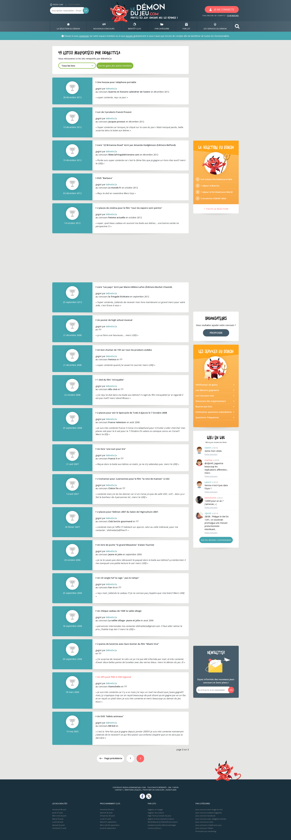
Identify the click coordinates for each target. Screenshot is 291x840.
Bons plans (171, 790)
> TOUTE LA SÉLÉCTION (216, 208)
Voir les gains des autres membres (115, 65)
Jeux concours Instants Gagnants (209, 813)
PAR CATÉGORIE (162, 28)
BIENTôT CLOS (134, 28)
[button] (237, 26)
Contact (119, 790)
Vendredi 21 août (59, 828)
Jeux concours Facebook (205, 816)
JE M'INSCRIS (233, 15)
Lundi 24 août (57, 822)
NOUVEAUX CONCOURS (104, 28)
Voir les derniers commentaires (216, 540)
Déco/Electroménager (167, 825)
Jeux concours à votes (204, 822)
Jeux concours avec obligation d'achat (211, 819)
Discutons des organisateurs (211, 401)
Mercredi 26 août (59, 816)
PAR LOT (186, 28)
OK (85, 10)
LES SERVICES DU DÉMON (215, 28)
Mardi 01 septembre (108, 822)
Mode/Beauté (153, 822)
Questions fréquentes (207, 417)
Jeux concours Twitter (204, 828)
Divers (158, 828)
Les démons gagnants (207, 390)
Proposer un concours (153, 790)
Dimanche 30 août (107, 816)
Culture (171, 819)
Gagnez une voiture (156, 813)
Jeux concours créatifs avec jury (208, 825)
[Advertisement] (120, 257)
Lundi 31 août (105, 819)
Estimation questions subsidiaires (214, 412)
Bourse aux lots (204, 406)
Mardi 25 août (57, 819)
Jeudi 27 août (57, 813)
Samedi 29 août (106, 813)
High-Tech (152, 816)
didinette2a (111, 88)
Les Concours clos (205, 395)
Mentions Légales (133, 790)
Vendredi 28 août (59, 809)
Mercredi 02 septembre (109, 825)
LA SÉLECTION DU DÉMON (68, 28)
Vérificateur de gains (206, 384)
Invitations (152, 825)
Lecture (151, 828)
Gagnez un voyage (155, 809)
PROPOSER (216, 332)
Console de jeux (164, 816)
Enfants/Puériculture (169, 822)
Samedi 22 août (58, 825)
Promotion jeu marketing (206, 831)
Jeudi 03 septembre (108, 828)
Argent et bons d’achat (157, 819)
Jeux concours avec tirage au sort (209, 809)
